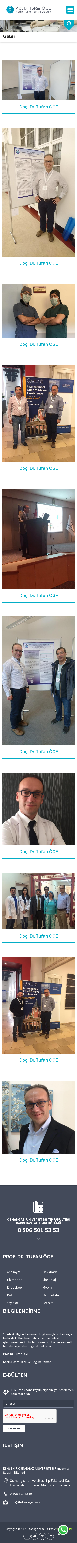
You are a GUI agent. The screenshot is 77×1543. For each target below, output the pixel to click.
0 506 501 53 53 (21, 1493)
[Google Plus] (50, 1536)
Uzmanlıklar (51, 1295)
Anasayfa (14, 1272)
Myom (47, 1287)
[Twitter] (34, 1536)
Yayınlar (12, 1302)
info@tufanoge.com (25, 1502)
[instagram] (42, 1536)
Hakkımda (50, 1272)
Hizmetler (14, 1279)
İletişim (48, 1302)
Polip (10, 1295)
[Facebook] (27, 1536)
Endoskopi (15, 1287)
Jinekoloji (49, 1279)
